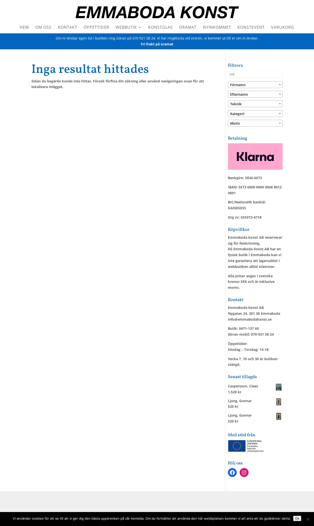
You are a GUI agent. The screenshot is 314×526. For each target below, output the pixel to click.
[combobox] (255, 84)
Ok (297, 518)
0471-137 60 (249, 328)
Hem (24, 28)
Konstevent (251, 28)
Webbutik (126, 28)
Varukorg (282, 28)
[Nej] (307, 519)
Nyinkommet (217, 28)
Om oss (43, 28)
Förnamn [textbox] (238, 84)
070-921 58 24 (262, 334)
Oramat (187, 28)
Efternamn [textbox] (239, 94)
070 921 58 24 (143, 38)
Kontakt (67, 28)
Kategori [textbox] (237, 113)
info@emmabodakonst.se (250, 319)
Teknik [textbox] (236, 104)
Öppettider (96, 28)
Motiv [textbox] (235, 123)
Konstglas (160, 28)
